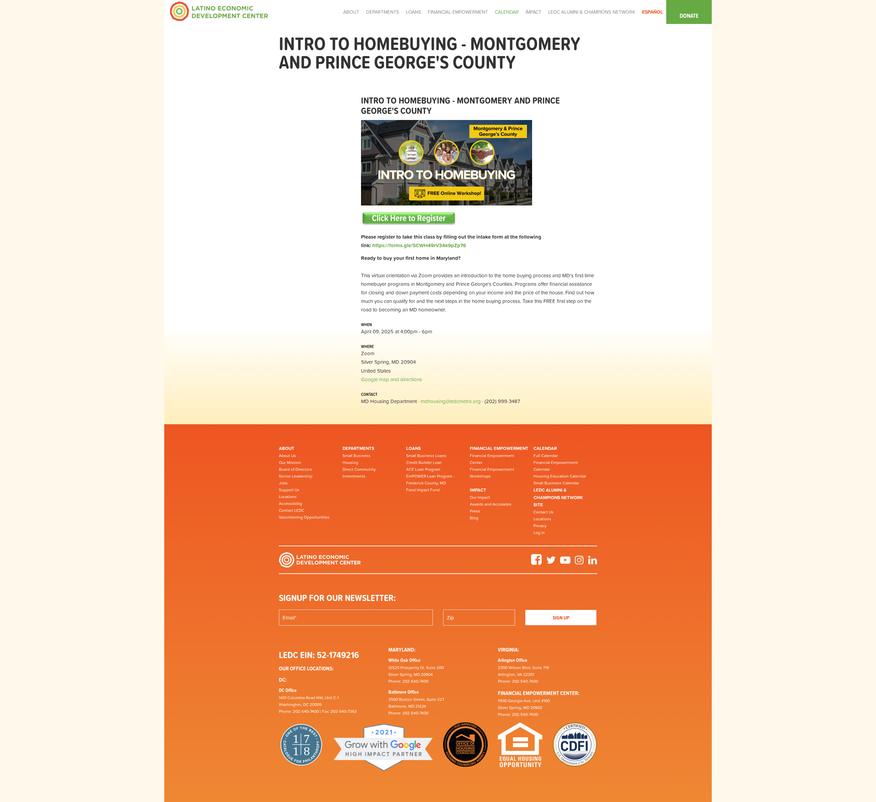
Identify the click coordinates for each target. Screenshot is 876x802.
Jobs (283, 483)
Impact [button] (533, 12)
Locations (288, 497)
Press (475, 511)
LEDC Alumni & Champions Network (591, 12)
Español (652, 12)
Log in (539, 533)
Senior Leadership (295, 476)
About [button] (351, 12)
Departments (358, 448)
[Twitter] (551, 562)
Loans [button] (413, 12)
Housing (350, 462)
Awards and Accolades (491, 504)
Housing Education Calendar (559, 476)
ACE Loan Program (423, 469)
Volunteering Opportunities (304, 517)
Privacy (539, 526)
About (286, 448)
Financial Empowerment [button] (458, 12)
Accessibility (290, 503)
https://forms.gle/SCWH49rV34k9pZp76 (419, 245)
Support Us (289, 490)
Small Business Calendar (556, 483)
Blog (474, 518)
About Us (287, 456)
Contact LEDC (291, 510)
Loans (413, 448)
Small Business (357, 456)
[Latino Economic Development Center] (219, 11)
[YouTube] (565, 562)
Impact (478, 490)
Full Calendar (545, 456)
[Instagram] (579, 562)
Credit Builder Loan (424, 462)
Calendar (545, 448)
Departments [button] (382, 12)
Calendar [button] (507, 12)
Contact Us (543, 512)
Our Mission (290, 462)
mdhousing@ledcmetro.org (451, 401)
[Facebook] (536, 562)
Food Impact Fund (423, 490)
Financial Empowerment (499, 448)
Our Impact (480, 497)
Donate (689, 15)
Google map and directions (391, 379)
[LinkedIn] (592, 562)
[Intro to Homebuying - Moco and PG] (408, 218)
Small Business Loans (426, 456)
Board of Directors (295, 469)
